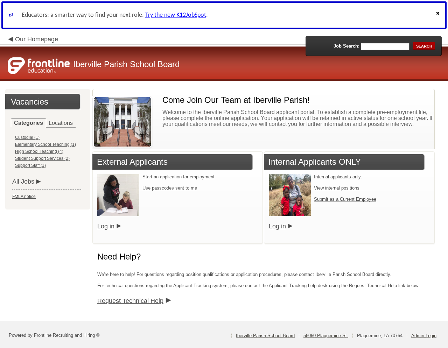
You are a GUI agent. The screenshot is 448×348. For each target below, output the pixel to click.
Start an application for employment (178, 176)
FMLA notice (24, 196)
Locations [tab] (61, 123)
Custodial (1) (27, 137)
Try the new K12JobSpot (175, 15)
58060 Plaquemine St (325, 335)
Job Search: (346, 46)
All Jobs (23, 181)
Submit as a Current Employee (345, 199)
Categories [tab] (28, 123)
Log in (105, 226)
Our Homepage (36, 39)
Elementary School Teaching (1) (45, 144)
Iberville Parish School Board (265, 335)
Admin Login (423, 335)
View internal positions (336, 188)
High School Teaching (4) (39, 151)
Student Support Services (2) (42, 158)
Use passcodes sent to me (169, 188)
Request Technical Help (130, 301)
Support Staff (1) (30, 165)
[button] (438, 15)
